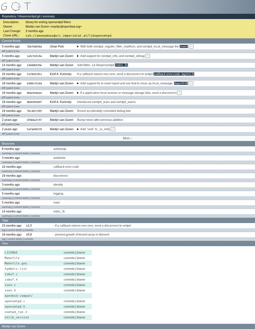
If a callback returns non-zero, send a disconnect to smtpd (115, 74)
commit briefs (21, 153)
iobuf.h (11, 279)
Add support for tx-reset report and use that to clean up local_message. (126, 83)
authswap (59, 148)
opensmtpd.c (15, 301)
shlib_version (17, 317)
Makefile (12, 258)
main (56, 202)
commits (35, 153)
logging (58, 193)
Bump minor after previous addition (100, 119)
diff (3, 51)
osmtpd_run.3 (16, 312)
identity (58, 184)
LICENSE (11, 252)
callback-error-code (66, 166)
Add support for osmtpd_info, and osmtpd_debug (112, 56)
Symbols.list (16, 269)
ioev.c (10, 285)
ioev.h (10, 290)
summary (7, 153)
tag (3, 230)
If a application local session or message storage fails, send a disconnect (128, 92)
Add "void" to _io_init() (95, 129)
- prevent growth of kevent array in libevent (81, 234)
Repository (9, 16)
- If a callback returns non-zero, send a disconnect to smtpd (92, 225)
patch (10, 51)
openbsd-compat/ (19, 296)
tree (17, 51)
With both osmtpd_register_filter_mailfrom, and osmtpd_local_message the (129, 46)
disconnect (60, 175)
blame (81, 252)
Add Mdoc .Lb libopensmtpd (95, 65)
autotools (59, 157)
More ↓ (127, 138)
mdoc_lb (59, 211)
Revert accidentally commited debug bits (104, 110)
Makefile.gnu (16, 263)
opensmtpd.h (15, 306)
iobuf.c (11, 274)
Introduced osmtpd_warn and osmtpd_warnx (106, 102)
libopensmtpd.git (29, 16)
